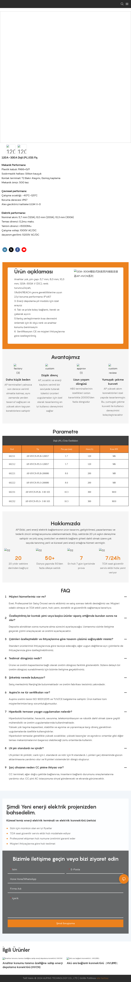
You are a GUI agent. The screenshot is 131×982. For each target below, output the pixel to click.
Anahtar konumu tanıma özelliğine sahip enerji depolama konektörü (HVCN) (32, 965)
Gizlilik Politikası (88, 978)
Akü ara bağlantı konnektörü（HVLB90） (93, 963)
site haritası (102, 978)
